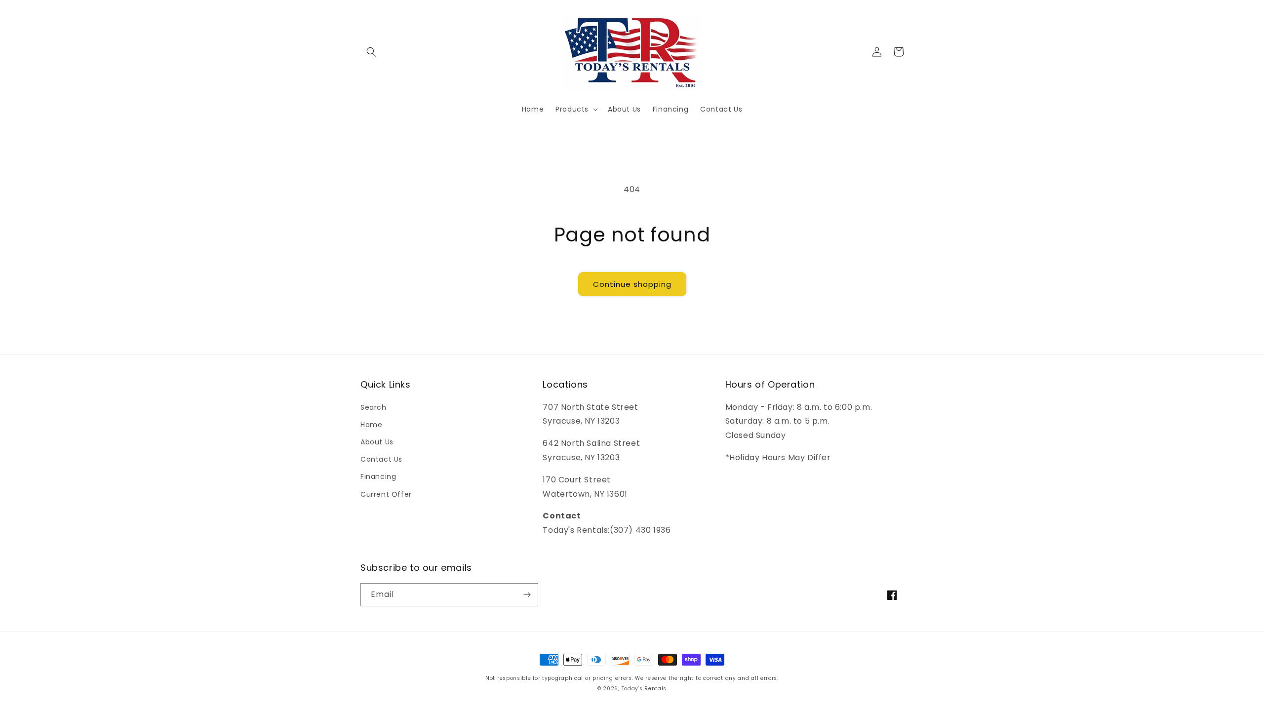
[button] (371, 52)
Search (373, 407)
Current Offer (386, 494)
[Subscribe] (527, 594)
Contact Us (381, 459)
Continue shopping (632, 284)
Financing (378, 476)
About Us (377, 442)
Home (371, 425)
